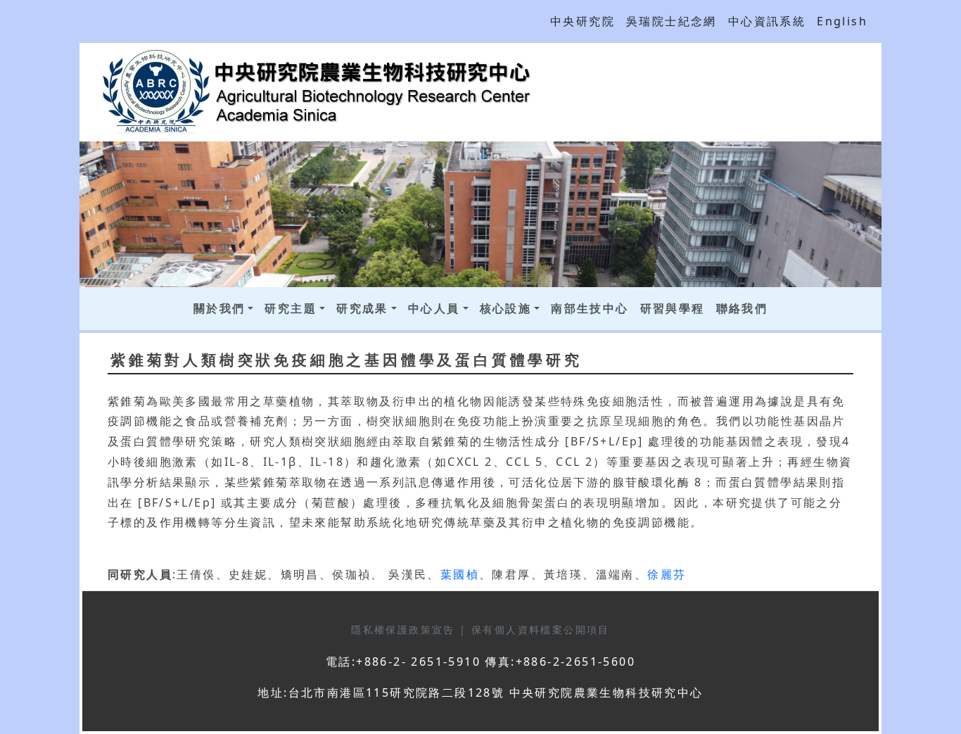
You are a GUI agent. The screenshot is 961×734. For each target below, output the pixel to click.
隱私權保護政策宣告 (405, 629)
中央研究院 (582, 21)
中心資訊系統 (767, 21)
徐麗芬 (666, 574)
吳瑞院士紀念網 (671, 21)
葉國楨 (459, 574)
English (842, 21)
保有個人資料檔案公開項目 (540, 629)
